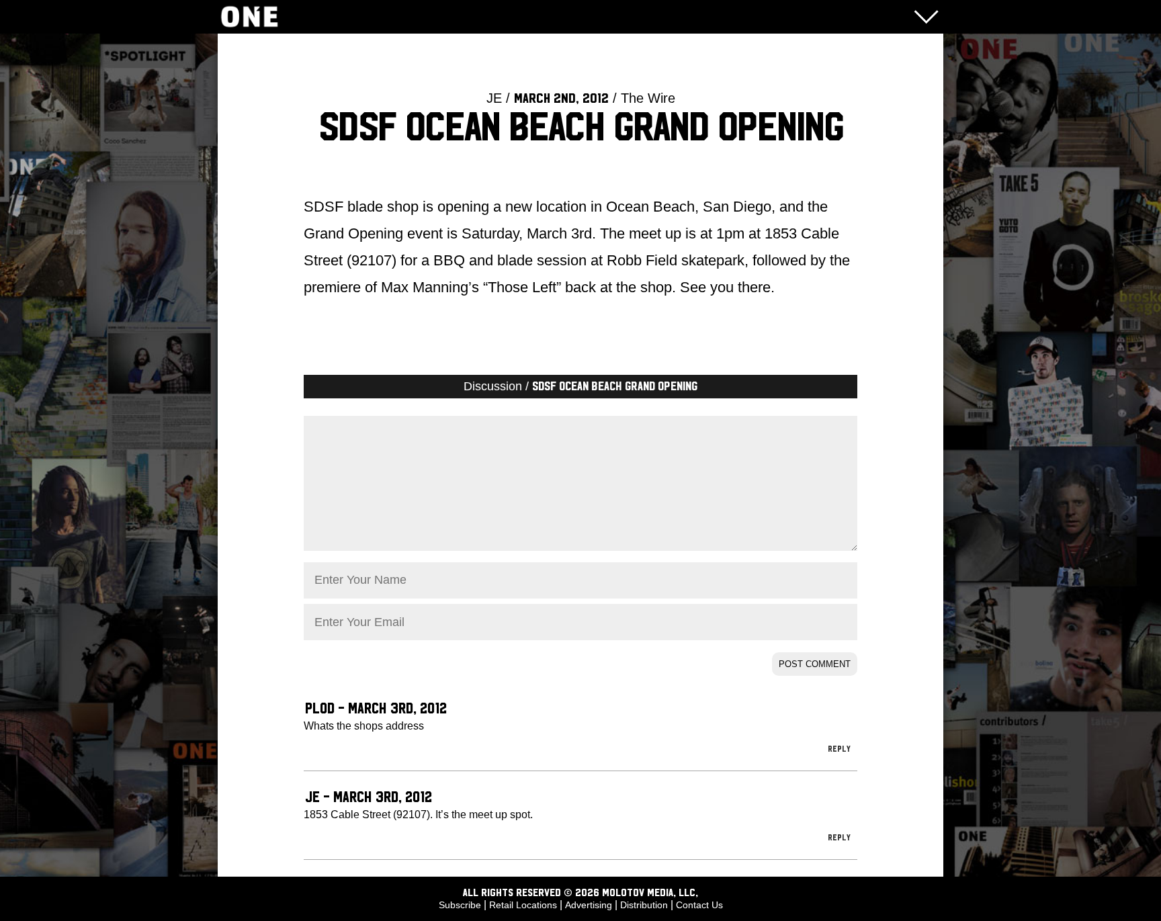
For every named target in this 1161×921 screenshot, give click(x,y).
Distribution (644, 905)
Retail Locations (523, 905)
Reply (839, 749)
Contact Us (699, 905)
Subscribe (460, 905)
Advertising (588, 905)
